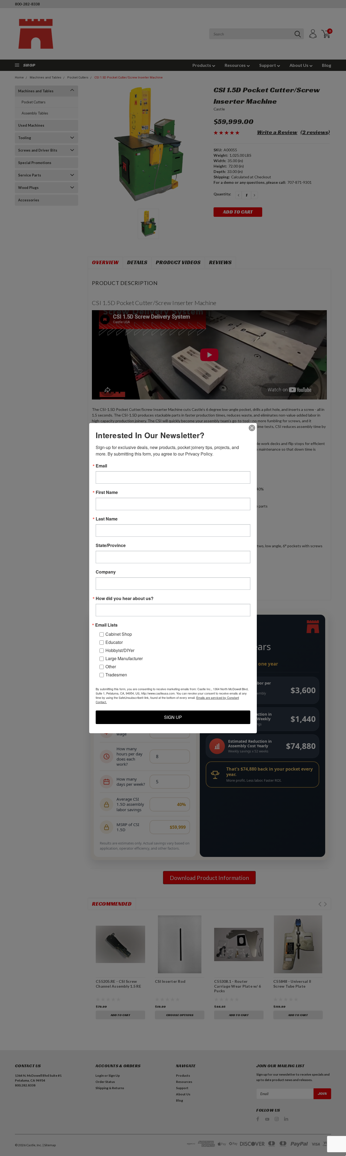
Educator (114, 642)
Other (110, 666)
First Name (107, 492)
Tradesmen (116, 675)
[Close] (252, 428)
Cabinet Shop (118, 634)
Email (101, 466)
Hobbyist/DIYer (119, 650)
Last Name (107, 519)
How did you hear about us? (125, 598)
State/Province (111, 545)
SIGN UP (173, 717)
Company (106, 572)
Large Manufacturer (124, 658)
